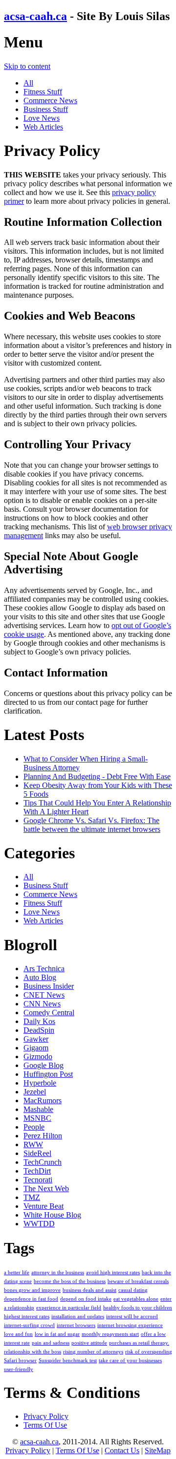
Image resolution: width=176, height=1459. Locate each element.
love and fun (18, 1334)
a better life (16, 1272)
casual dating (133, 1290)
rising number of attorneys (93, 1351)
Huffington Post (48, 1074)
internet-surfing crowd (29, 1325)
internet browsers (76, 1325)
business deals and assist (89, 1290)
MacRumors (42, 1100)
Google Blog (43, 1065)
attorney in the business (57, 1272)
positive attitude (89, 1343)
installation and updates (77, 1316)
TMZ (31, 1197)
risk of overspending (148, 1351)
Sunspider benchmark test (68, 1360)
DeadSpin (38, 1030)
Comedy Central (48, 1012)
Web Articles (43, 127)
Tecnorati (37, 1180)
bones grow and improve (32, 1290)
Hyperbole (39, 1083)
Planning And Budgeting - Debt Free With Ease (97, 776)
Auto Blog (39, 977)
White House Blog (52, 1215)
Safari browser (20, 1360)
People (33, 1127)
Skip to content (27, 66)
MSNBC (37, 1118)
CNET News (44, 995)
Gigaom (35, 1048)
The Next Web (46, 1188)
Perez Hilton (42, 1136)
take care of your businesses (130, 1360)
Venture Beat (43, 1206)
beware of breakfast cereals (138, 1281)
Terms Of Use (45, 1425)
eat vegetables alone (135, 1299)
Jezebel (34, 1092)
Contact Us (122, 1450)
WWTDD (39, 1223)
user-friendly (18, 1369)
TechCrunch (42, 1162)
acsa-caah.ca (35, 16)
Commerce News (50, 100)
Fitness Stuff (42, 91)
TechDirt (37, 1171)
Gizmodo (37, 1056)
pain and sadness (50, 1343)
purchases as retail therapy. (139, 1343)
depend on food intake (85, 1299)
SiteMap (158, 1450)
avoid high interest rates (113, 1272)
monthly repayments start (110, 1334)
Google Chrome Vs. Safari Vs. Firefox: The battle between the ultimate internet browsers (91, 824)
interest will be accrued (132, 1316)
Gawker (35, 1039)
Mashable (38, 1109)
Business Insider (48, 986)
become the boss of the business (70, 1281)
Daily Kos (39, 1021)
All (28, 83)
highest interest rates (26, 1316)
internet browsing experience (130, 1325)
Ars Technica (44, 968)
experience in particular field (68, 1307)
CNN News (42, 1004)
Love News (41, 118)
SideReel (37, 1153)
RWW (33, 1144)
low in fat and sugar (57, 1334)
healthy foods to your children (137, 1307)
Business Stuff (45, 109)
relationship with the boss (32, 1351)
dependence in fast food (31, 1299)
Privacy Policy (45, 1416)
